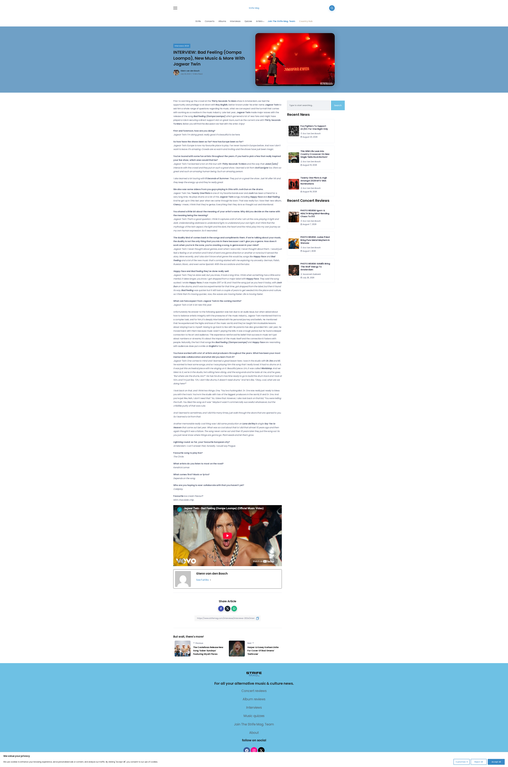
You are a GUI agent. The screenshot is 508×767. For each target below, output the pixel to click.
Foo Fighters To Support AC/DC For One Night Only (314, 127)
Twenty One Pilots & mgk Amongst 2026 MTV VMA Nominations (313, 180)
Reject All (479, 762)
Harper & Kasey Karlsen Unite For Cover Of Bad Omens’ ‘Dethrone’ (262, 651)
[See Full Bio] (210, 580)
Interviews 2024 (182, 46)
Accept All (496, 762)
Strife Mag (254, 8)
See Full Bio (202, 579)
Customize (461, 762)
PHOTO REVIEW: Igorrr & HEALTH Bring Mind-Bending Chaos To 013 (314, 213)
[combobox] (308, 105)
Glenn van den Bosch (190, 70)
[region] (254, 759)
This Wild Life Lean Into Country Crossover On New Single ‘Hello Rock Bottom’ (315, 154)
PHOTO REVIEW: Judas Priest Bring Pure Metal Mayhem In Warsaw (315, 240)
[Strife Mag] (254, 673)
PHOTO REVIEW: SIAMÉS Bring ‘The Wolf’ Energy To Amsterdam (315, 266)
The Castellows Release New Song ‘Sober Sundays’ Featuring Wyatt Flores (208, 651)
